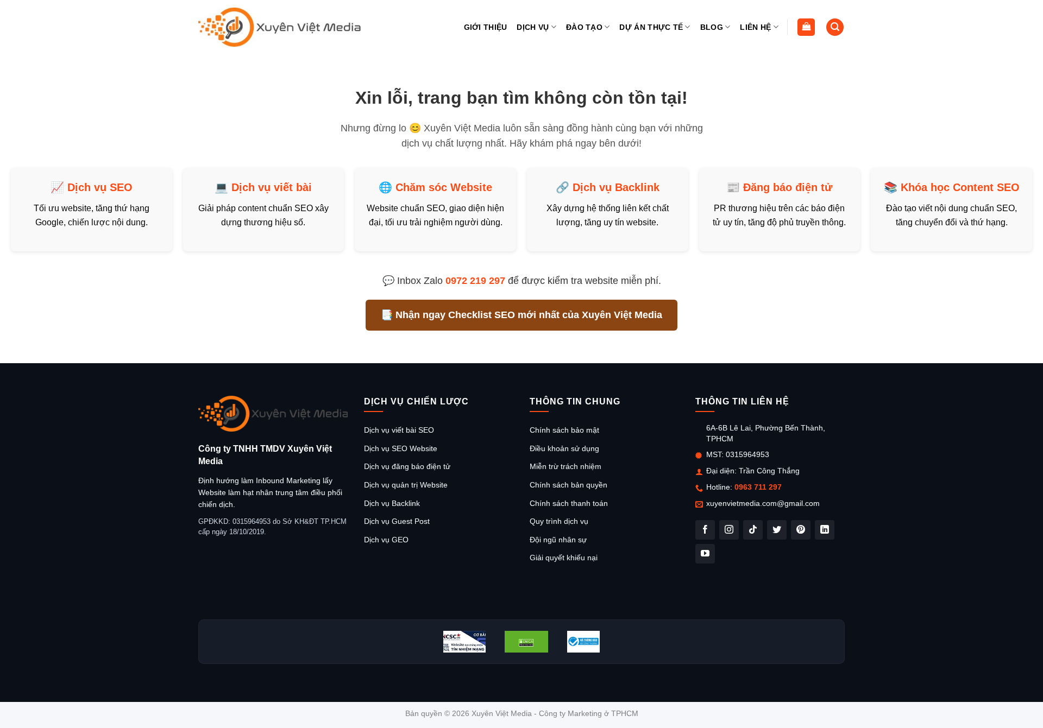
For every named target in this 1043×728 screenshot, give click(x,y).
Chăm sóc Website (443, 187)
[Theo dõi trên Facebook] (705, 530)
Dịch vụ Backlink (616, 187)
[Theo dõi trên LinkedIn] (824, 530)
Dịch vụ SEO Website (400, 448)
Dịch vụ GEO (386, 539)
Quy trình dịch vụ (559, 521)
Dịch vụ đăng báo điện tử (407, 466)
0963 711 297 (758, 487)
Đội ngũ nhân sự (558, 539)
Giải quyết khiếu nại (564, 557)
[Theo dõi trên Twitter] (777, 530)
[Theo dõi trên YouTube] (705, 554)
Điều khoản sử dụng (564, 448)
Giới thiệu (485, 27)
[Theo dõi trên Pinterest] (800, 530)
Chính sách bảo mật (564, 430)
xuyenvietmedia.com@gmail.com (763, 503)
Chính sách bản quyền (568, 484)
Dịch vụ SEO (100, 187)
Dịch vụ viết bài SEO (399, 430)
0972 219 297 (475, 280)
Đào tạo (584, 27)
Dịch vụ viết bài (271, 187)
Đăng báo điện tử (787, 187)
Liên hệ (755, 27)
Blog (711, 27)
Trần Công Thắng (769, 470)
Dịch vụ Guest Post (397, 521)
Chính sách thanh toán (569, 503)
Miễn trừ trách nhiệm (565, 466)
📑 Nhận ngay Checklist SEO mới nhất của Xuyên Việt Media (521, 314)
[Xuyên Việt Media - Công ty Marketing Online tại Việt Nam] (279, 27)
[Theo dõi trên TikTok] (753, 530)
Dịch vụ (533, 27)
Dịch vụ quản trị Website (406, 484)
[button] (806, 27)
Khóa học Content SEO (960, 187)
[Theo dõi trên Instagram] (729, 530)
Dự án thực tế (651, 27)
